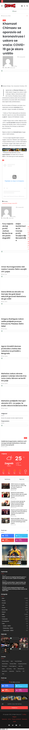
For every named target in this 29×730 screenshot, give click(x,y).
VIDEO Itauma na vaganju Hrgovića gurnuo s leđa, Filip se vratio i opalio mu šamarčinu (18, 486)
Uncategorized (5, 621)
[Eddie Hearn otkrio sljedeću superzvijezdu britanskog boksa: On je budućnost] (5, 650)
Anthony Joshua (5, 661)
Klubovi (4, 612)
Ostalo (3, 616)
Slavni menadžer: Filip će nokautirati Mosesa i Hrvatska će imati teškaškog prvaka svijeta (19, 521)
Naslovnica (4, 719)
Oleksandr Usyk (21, 668)
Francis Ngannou (12, 666)
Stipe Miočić (4, 671)
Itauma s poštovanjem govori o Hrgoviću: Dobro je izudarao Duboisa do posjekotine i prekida (19, 512)
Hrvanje (4, 603)
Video (3, 623)
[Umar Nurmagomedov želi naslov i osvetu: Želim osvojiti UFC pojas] (14, 640)
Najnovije (21, 479)
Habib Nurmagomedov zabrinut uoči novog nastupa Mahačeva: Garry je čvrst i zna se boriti (13, 443)
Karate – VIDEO (7, 625)
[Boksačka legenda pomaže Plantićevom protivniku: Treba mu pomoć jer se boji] (14, 645)
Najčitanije (7, 479)
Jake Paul (20, 666)
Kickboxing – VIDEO (8, 628)
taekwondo (11, 671)
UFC (24, 671)
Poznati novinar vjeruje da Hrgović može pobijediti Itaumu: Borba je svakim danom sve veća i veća (18, 504)
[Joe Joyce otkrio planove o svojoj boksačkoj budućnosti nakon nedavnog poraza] (23, 650)
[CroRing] (10, 6)
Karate (3, 607)
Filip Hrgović (4, 666)
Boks (3, 598)
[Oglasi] (14, 11)
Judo (3, 605)
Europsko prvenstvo (22, 663)
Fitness (3, 600)
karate (3, 668)
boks (12, 661)
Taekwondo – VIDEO (8, 630)
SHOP (14, 721)
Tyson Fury (18, 671)
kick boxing (9, 668)
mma (15, 668)
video (3, 673)
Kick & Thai (4, 609)
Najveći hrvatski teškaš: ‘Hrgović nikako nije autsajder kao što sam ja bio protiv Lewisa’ (19, 495)
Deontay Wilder (13, 663)
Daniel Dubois (5, 663)
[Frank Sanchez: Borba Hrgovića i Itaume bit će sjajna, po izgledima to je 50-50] (5, 645)
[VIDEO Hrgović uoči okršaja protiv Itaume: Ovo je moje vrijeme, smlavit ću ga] (14, 650)
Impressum (24, 719)
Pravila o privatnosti (16, 719)
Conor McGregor (18, 661)
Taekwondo (5, 619)
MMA (4, 20)
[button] (14, 432)
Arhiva (9, 719)
